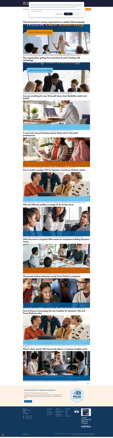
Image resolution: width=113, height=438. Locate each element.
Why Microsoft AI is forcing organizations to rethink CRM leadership (54, 22)
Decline (77, 13)
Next (88, 383)
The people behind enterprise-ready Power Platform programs (51, 276)
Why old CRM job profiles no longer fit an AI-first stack (48, 204)
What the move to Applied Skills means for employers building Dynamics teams (56, 240)
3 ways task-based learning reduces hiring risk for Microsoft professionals (50, 134)
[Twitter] (78, 412)
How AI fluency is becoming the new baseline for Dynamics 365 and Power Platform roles (54, 312)
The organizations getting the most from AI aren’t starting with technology (51, 59)
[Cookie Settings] (2, 435)
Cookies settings (58, 13)
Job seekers (25, 9)
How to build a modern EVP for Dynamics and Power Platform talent (54, 169)
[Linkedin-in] (75, 412)
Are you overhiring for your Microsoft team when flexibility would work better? (55, 97)
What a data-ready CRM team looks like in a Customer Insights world (55, 348)
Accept (68, 13)
